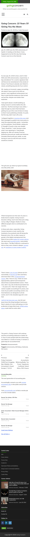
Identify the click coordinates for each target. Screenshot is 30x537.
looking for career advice (20, 239)
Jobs (2, 454)
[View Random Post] (24, 14)
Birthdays (19, 347)
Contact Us (3, 463)
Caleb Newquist (23, 30)
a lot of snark (14, 272)
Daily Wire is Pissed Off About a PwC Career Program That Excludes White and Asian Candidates (19, 484)
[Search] (27, 14)
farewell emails (15, 241)
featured (25, 347)
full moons (4, 349)
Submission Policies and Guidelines (9, 466)
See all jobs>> (5, 434)
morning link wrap (20, 118)
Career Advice (4, 457)
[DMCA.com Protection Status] (7, 529)
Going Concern (20, 535)
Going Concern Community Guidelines (10, 468)
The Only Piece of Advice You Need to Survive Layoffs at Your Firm (18, 491)
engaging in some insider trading (16, 247)
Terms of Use (4, 460)
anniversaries (10, 347)
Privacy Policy (4, 471)
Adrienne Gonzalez (13, 487)
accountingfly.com (10, 390)
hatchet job (13, 274)
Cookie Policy (4, 474)
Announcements (13, 344)
